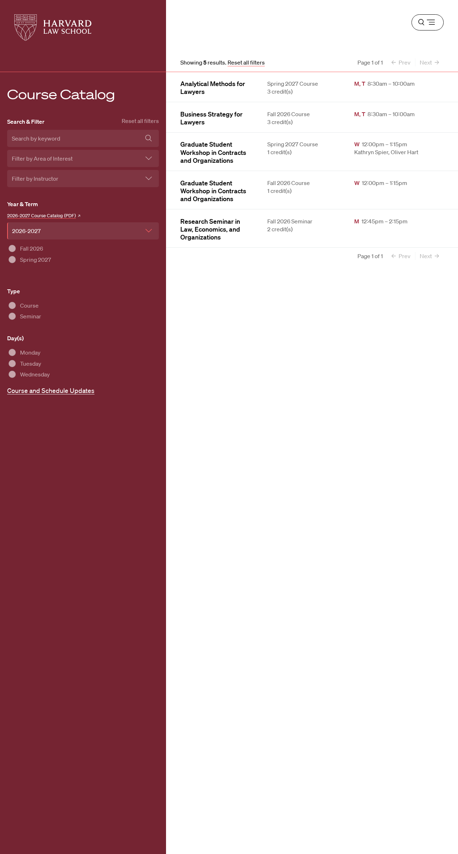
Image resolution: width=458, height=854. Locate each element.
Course (29, 305)
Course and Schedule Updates (50, 390)
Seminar (30, 316)
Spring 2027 (35, 259)
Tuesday (30, 363)
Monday (30, 352)
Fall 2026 (31, 248)
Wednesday (35, 374)
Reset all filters (140, 120)
